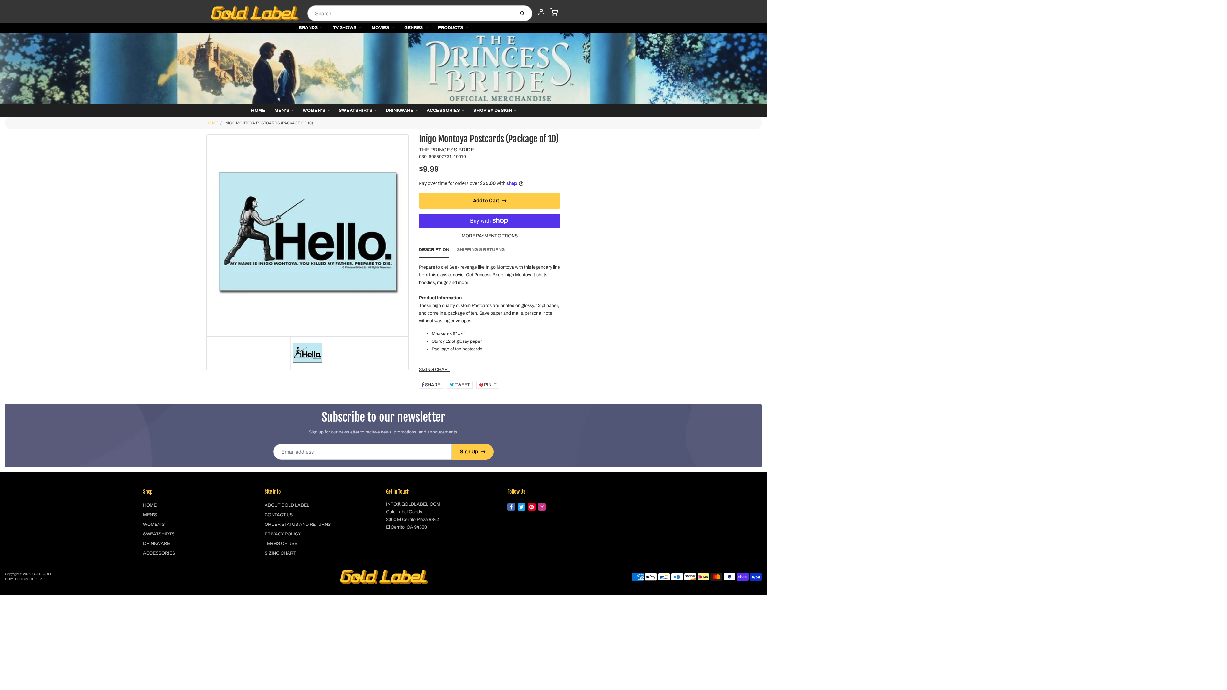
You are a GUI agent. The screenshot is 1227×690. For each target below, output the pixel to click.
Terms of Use (281, 543)
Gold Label (42, 574)
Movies (380, 27)
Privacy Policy (283, 534)
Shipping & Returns (481, 249)
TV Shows (344, 27)
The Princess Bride (446, 149)
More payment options (490, 236)
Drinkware (399, 110)
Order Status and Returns (298, 524)
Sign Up (469, 451)
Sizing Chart (280, 553)
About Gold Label (287, 505)
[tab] (438, 251)
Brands (308, 27)
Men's (281, 110)
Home (258, 110)
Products (450, 27)
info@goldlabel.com (413, 504)
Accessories (443, 110)
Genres (413, 27)
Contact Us (279, 514)
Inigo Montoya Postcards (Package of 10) (268, 123)
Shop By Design (492, 110)
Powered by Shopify (23, 579)
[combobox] (410, 13)
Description (434, 249)
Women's (314, 110)
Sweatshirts (356, 110)
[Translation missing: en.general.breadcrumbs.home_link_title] (383, 68)
